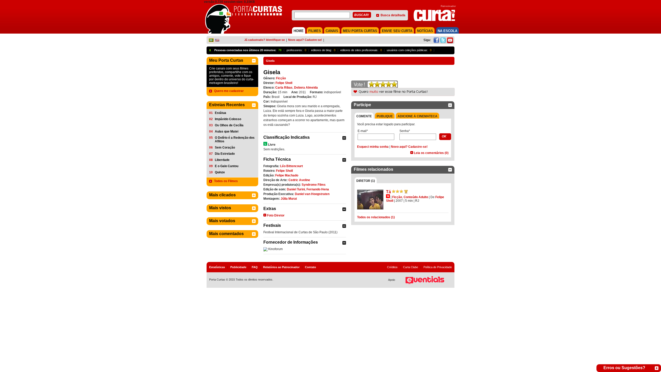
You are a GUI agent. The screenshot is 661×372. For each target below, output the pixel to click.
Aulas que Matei (226, 131)
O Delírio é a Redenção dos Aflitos (235, 139)
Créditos (392, 267)
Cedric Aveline (299, 180)
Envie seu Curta (397, 31)
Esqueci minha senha (373, 147)
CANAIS (332, 31)
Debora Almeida (306, 87)
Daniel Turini (296, 189)
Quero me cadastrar (229, 91)
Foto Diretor (276, 215)
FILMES (314, 31)
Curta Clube (410, 267)
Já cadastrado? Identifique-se (264, 39)
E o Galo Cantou (226, 166)
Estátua (220, 113)
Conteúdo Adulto (416, 197)
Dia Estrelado (225, 154)
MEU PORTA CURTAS (360, 31)
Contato (310, 267)
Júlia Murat (289, 198)
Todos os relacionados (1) (376, 217)
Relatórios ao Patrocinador (281, 267)
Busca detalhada (393, 15)
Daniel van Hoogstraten (312, 194)
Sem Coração (225, 147)
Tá (388, 192)
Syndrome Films (314, 185)
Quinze (220, 172)
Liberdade (222, 160)
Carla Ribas (284, 87)
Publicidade (238, 267)
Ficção (281, 78)
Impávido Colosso (228, 119)
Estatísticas (217, 267)
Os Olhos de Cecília (229, 125)
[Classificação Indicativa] (265, 144)
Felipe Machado (286, 175)
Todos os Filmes (226, 181)
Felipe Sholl (284, 83)
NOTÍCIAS (425, 31)
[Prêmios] (406, 191)
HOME (299, 31)
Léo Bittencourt (291, 166)
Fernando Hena (317, 189)
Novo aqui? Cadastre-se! (305, 39)
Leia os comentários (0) (431, 153)
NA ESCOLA (447, 31)
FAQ (255, 267)
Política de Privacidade (437, 267)
